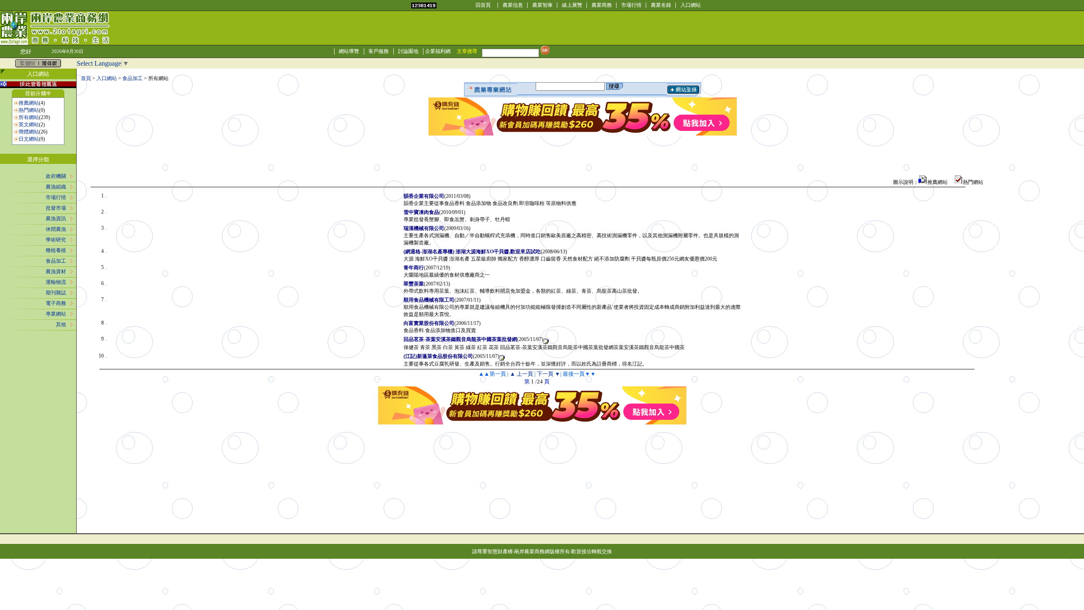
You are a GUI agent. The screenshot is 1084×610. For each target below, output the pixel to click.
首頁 (86, 78)
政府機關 (56, 176)
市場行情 (631, 5)
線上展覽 (572, 5)
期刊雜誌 (56, 293)
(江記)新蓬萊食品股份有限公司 (438, 356)
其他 (61, 324)
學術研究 (56, 240)
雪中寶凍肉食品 (421, 212)
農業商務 (602, 5)
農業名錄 (661, 5)
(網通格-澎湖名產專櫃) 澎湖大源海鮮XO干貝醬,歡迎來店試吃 (472, 252)
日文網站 (29, 139)
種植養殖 (56, 250)
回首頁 (483, 5)
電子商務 (56, 303)
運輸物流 (56, 282)
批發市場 (56, 208)
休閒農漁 (56, 229)
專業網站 (56, 314)
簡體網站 (29, 132)
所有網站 (29, 117)
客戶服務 (378, 51)
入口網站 (690, 5)
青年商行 (414, 268)
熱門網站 (29, 110)
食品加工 (56, 261)
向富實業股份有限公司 (429, 323)
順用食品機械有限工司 (429, 300)
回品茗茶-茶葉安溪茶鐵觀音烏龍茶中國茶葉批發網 (460, 339)
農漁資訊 (56, 219)
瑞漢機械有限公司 (424, 228)
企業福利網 (438, 51)
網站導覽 (349, 51)
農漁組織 (56, 187)
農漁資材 (56, 271)
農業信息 (513, 5)
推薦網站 (29, 103)
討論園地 (408, 51)
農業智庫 (542, 5)
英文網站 (29, 125)
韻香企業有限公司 (424, 196)
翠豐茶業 (414, 284)
